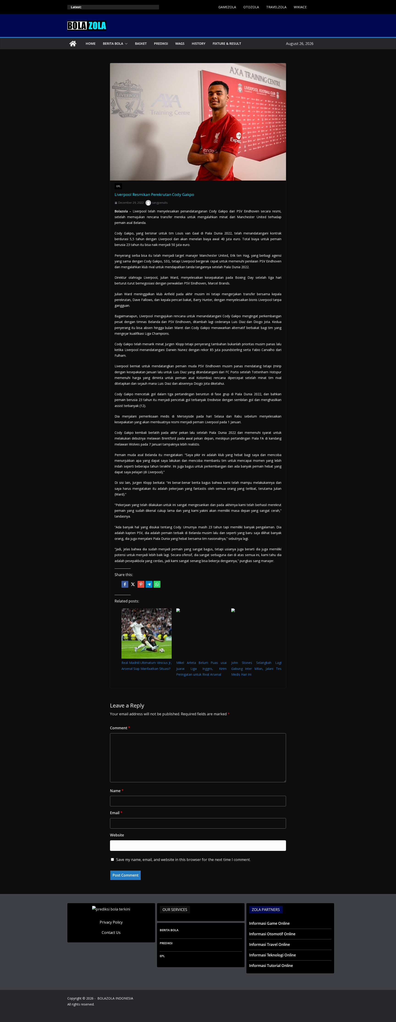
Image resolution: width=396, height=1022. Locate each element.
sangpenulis (160, 203)
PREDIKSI (161, 43)
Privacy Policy (111, 922)
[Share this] (124, 584)
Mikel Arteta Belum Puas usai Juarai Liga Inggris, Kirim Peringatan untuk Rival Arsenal (201, 668)
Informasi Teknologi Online (272, 955)
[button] (125, 43)
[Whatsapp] (157, 584)
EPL (118, 186)
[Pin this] (141, 584)
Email (116, 812)
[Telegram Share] (149, 584)
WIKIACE (300, 7)
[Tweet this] (132, 584)
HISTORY (198, 43)
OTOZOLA (251, 7)
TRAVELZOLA (276, 7)
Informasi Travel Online (269, 944)
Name (117, 790)
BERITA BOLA (113, 43)
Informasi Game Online (269, 923)
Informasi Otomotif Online (272, 933)
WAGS (179, 43)
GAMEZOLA (227, 7)
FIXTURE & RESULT (227, 43)
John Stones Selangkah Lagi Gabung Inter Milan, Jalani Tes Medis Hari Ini (256, 668)
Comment (120, 727)
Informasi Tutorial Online (271, 965)
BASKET (141, 43)
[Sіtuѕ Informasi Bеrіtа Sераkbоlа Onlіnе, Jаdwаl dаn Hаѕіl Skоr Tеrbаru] (73, 43)
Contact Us (111, 932)
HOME (91, 43)
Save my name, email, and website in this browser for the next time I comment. (183, 859)
